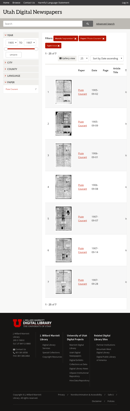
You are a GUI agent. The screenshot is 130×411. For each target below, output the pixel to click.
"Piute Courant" (92, 38)
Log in (125, 2)
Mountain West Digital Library (104, 351)
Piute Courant (12, 89)
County (12, 69)
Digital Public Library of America (106, 358)
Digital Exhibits (76, 360)
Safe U (111, 394)
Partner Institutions (106, 344)
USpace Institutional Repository (78, 374)
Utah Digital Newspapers (75, 354)
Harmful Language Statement (53, 2)
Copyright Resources (52, 356)
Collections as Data (78, 364)
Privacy (61, 394)
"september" (65, 38)
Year (10, 35)
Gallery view (68, 58)
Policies (110, 401)
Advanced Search (105, 23)
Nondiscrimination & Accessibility (86, 394)
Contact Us (29, 2)
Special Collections (51, 352)
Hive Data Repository (79, 380)
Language (13, 75)
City (9, 62)
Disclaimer (97, 401)
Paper (11, 82)
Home (6, 2)
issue (52, 45)
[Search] (87, 24)
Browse (16, 2)
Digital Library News (78, 368)
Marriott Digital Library (76, 346)
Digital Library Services (48, 346)
